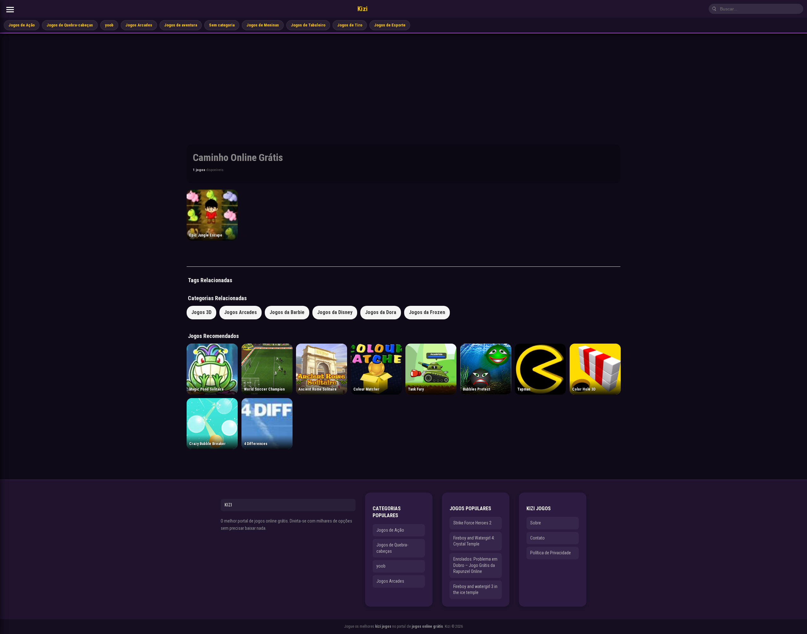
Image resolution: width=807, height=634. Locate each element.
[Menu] (10, 10)
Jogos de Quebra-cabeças (70, 25)
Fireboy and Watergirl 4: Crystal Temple (474, 541)
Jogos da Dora (380, 312)
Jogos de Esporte (389, 25)
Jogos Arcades (138, 25)
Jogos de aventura (180, 25)
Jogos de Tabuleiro (308, 25)
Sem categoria (222, 25)
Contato (537, 537)
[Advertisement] (403, 81)
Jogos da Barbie (287, 312)
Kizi (362, 9)
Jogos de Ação (22, 25)
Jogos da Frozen (427, 312)
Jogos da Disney (334, 312)
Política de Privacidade (550, 552)
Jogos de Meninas (263, 25)
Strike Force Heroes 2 (472, 522)
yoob (109, 25)
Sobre (535, 522)
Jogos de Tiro (349, 25)
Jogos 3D (201, 312)
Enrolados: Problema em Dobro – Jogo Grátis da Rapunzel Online (475, 565)
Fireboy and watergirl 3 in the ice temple (475, 589)
